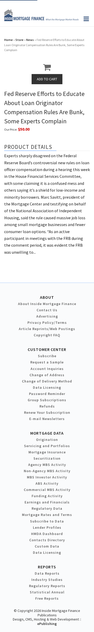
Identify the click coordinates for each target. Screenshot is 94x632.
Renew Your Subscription (47, 412)
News (30, 40)
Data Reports (47, 573)
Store (19, 40)
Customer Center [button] (47, 349)
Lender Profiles (47, 527)
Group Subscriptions (47, 400)
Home (8, 40)
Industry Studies (47, 579)
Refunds (47, 406)
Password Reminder (47, 393)
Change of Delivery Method (47, 381)
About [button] (47, 297)
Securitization (47, 458)
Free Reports (47, 598)
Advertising (47, 316)
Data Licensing (47, 387)
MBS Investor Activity (47, 477)
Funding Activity (47, 496)
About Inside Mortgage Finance (47, 303)
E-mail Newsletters (47, 418)
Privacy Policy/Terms (47, 322)
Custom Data (47, 546)
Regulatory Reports (47, 586)
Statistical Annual (47, 592)
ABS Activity (47, 483)
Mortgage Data (47, 433)
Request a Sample (47, 362)
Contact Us (47, 310)
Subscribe (47, 356)
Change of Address (47, 375)
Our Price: (10, 129)
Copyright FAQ (47, 335)
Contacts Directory (47, 540)
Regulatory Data (47, 508)
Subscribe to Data (47, 521)
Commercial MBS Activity (47, 489)
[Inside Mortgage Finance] (41, 19)
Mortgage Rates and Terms (47, 514)
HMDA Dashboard (47, 533)
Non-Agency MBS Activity (47, 471)
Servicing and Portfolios (47, 445)
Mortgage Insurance (47, 452)
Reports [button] (47, 566)
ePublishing (47, 623)
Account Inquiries (47, 368)
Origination (47, 439)
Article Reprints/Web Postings (47, 328)
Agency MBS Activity (47, 464)
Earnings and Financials (47, 502)
